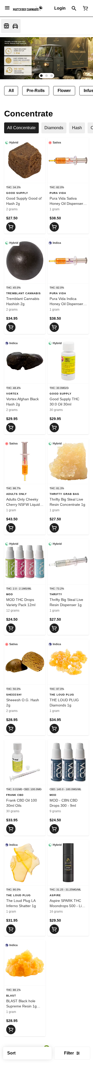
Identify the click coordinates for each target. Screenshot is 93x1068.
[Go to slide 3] (51, 75)
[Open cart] (84, 8)
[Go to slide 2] (46, 75)
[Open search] (74, 8)
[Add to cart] (11, 227)
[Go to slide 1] (41, 75)
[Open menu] (7, 8)
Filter (69, 1053)
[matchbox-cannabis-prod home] (27, 8)
